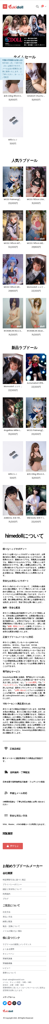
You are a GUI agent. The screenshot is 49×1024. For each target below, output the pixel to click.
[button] (13, 846)
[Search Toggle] (37, 6)
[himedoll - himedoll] (15, 6)
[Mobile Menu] (5, 6)
